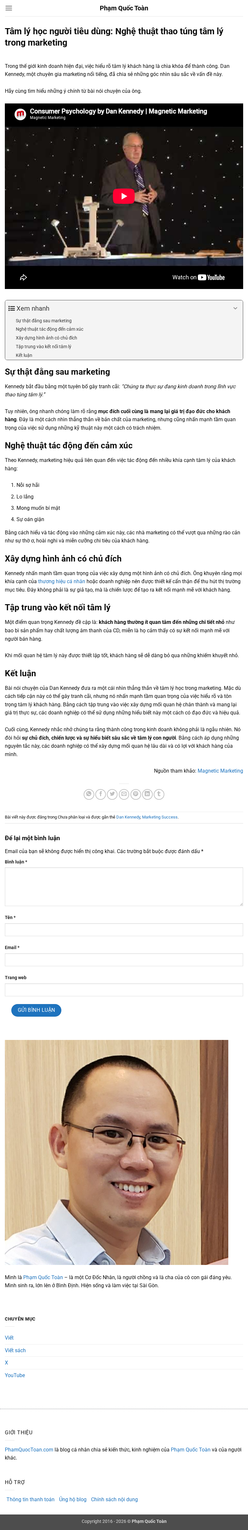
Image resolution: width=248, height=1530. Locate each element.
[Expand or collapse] (236, 308)
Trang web (15, 977)
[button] (9, 8)
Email (12, 947)
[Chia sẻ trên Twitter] (112, 794)
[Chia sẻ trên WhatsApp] (89, 794)
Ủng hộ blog (73, 1499)
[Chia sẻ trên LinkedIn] (147, 794)
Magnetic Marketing (220, 771)
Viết (9, 1338)
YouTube (15, 1375)
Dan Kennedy (128, 817)
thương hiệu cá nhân (61, 581)
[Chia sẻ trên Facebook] (100, 794)
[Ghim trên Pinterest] (135, 794)
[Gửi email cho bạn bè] (124, 794)
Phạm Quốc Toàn (124, 8)
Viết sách (15, 1350)
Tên (10, 917)
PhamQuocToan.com (29, 1450)
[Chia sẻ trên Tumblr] (159, 794)
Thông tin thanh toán (30, 1499)
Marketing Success (160, 817)
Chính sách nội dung (114, 1499)
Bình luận (16, 862)
